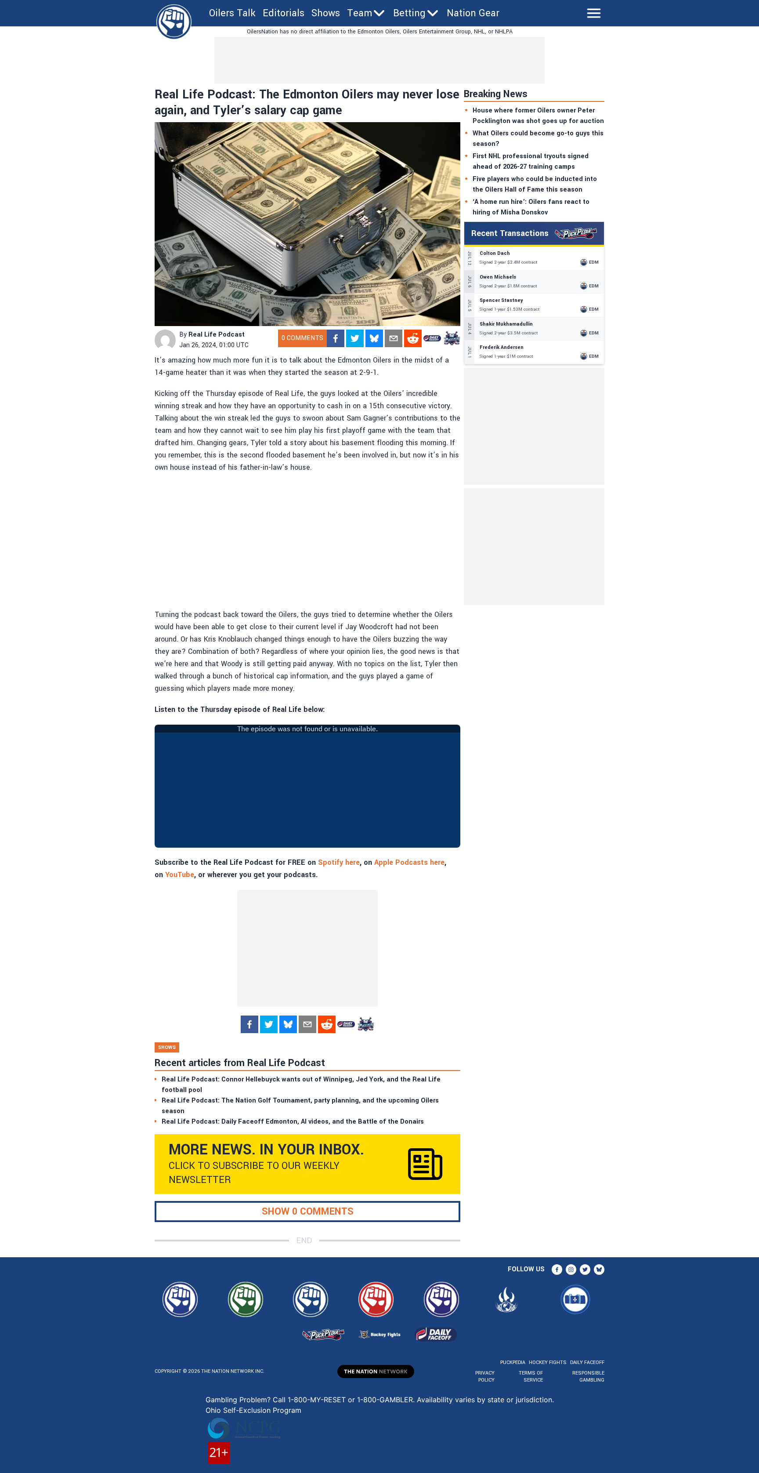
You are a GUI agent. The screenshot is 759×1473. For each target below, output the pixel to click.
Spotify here (339, 862)
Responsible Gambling (588, 1376)
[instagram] (571, 1269)
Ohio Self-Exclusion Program (253, 1410)
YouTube (179, 875)
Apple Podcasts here (409, 862)
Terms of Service (530, 1376)
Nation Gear (473, 13)
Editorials (283, 13)
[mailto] (393, 338)
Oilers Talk (232, 13)
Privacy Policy (485, 1376)
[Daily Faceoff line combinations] (432, 338)
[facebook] (335, 338)
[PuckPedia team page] (451, 338)
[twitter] (355, 338)
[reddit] (413, 338)
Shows (325, 13)
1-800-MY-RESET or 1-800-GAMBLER (350, 1399)
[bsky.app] (374, 338)
